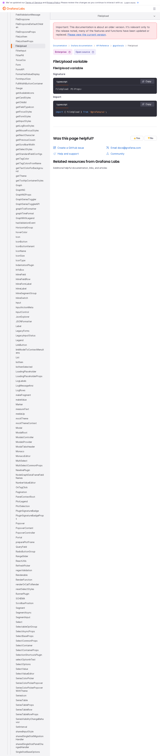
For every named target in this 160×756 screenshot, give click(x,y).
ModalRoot (21, 432)
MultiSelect (21, 460)
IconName (21, 251)
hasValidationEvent (25, 222)
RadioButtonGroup (25, 551)
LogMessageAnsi (24, 385)
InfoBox (20, 269)
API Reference (102, 45)
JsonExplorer (22, 316)
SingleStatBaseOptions (28, 752)
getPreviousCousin (25, 140)
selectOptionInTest (25, 659)
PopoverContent (24, 528)
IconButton (21, 241)
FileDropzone (23, 19)
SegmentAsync (23, 612)
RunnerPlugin (22, 593)
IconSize (20, 255)
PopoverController (25, 532)
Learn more (129, 2)
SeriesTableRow (24, 709)
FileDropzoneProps (26, 32)
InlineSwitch (22, 298)
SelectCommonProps (27, 640)
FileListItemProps (24, 41)
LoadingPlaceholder (26, 371)
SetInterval (21, 726)
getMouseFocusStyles (27, 130)
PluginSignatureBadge (27, 510)
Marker (19, 404)
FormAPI (20, 69)
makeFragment (23, 395)
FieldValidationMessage (28, 14)
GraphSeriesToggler (26, 199)
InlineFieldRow (23, 279)
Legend (19, 340)
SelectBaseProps (24, 636)
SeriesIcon (21, 695)
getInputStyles (23, 121)
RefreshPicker (23, 565)
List (17, 357)
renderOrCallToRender (27, 584)
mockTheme (22, 418)
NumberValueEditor (26, 482)
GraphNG (20, 190)
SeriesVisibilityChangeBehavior (30, 720)
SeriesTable (22, 700)
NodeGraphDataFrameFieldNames (30, 476)
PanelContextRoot (25, 496)
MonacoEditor (23, 456)
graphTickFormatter (26, 208)
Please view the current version (87, 34)
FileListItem (21, 36)
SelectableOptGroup (26, 626)
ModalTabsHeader (25, 446)
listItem (19, 362)
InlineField (21, 274)
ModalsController (25, 437)
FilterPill (20, 55)
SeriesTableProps (25, 705)
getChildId (21, 102)
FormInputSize (23, 78)
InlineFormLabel (23, 284)
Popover (20, 523)
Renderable (22, 575)
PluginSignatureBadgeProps (30, 517)
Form (18, 64)
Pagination (21, 492)
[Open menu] (154, 9)
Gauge (19, 88)
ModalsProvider (24, 442)
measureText (22, 409)
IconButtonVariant (25, 246)
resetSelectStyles (25, 589)
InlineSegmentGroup (26, 293)
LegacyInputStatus (25, 335)
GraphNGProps (23, 194)
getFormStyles (23, 116)
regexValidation (24, 570)
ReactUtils (21, 561)
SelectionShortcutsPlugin (29, 654)
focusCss (21, 60)
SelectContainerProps (27, 650)
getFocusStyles (24, 111)
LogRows (20, 390)
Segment (20, 608)
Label (18, 326)
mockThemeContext (26, 423)
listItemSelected (24, 366)
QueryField (21, 546)
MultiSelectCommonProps (29, 465)
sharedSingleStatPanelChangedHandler (29, 745)
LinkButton (21, 345)
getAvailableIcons (25, 93)
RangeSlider (22, 556)
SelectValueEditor (25, 673)
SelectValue (22, 669)
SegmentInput (23, 617)
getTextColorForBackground (29, 169)
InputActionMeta (24, 307)
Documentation (60, 45)
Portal (19, 537)
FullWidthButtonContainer (29, 83)
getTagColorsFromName (28, 163)
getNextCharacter (25, 135)
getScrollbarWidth (25, 144)
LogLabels (21, 381)
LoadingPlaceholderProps (29, 376)
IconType (20, 260)
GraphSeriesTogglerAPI (28, 204)
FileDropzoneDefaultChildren (29, 25)
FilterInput (21, 50)
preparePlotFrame (25, 542)
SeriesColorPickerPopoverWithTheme (29, 689)
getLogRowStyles (25, 125)
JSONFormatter (24, 321)
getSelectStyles (24, 149)
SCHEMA (20, 598)
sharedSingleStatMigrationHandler (29, 738)
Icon (18, 237)
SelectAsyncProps (25, 631)
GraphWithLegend (25, 218)
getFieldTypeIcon (25, 107)
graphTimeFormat (25, 213)
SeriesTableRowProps (27, 714)
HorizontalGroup (24, 227)
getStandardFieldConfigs (29, 154)
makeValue (21, 399)
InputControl (22, 312)
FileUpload (21, 46)
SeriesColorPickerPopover (29, 683)
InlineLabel (21, 288)
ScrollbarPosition (24, 603)
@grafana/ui (118, 45)
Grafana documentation (81, 45)
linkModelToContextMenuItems (30, 351)
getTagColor (22, 158)
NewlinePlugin (23, 470)
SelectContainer (24, 645)
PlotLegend (22, 501)
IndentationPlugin (25, 265)
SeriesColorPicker (25, 678)
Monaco (20, 451)
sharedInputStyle (24, 731)
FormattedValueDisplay (28, 74)
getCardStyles (23, 97)
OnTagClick (22, 487)
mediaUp (20, 413)
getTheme (21, 176)
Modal (19, 428)
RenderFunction (24, 579)
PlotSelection (23, 506)
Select (19, 622)
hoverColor (21, 232)
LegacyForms (22, 330)
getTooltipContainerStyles (29, 180)
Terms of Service (33, 2)
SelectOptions (23, 664)
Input (18, 302)
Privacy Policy (53, 2)
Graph (19, 185)
